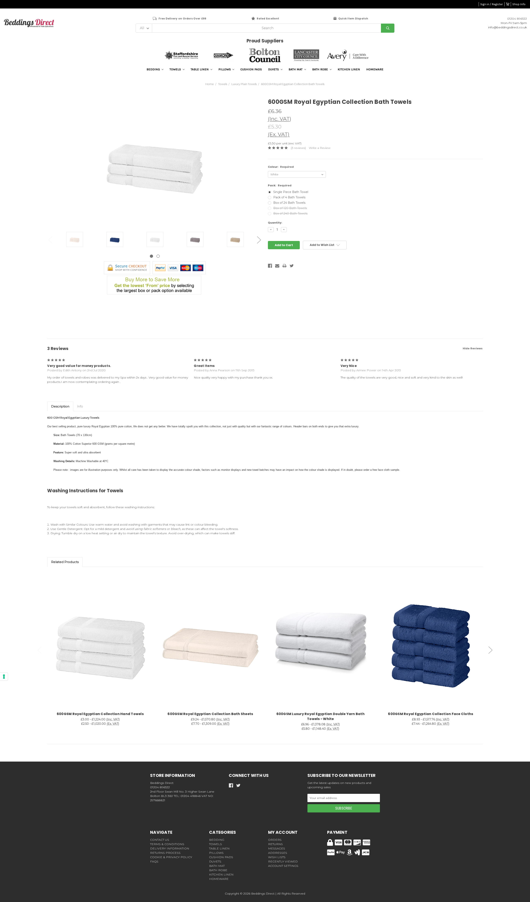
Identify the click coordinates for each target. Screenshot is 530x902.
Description (60, 406)
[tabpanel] (74, 240)
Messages (276, 848)
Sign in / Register (491, 4)
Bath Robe (320, 69)
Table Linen (200, 69)
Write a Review (319, 148)
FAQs (154, 861)
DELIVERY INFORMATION (169, 848)
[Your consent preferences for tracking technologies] (4, 676)
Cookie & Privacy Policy (171, 857)
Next (259, 240)
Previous (50, 240)
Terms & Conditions (167, 844)
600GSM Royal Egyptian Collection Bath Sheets (210, 714)
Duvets (274, 69)
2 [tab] (158, 256)
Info (80, 406)
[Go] (387, 28)
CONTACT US (159, 840)
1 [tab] (151, 256)
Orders (275, 840)
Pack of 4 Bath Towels (289, 197)
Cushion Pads (251, 69)
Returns (275, 844)
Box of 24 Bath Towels (289, 203)
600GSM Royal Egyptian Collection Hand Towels (100, 714)
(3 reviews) (298, 148)
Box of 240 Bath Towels (290, 213)
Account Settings (283, 866)
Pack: (280, 185)
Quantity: (275, 223)
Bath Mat (296, 69)
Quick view (100, 642)
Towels (176, 69)
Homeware (374, 69)
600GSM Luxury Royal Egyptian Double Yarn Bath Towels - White (320, 716)
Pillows (225, 69)
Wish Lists (276, 857)
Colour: (281, 167)
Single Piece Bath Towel (290, 192)
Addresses (277, 853)
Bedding (154, 69)
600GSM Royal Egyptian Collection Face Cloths (430, 714)
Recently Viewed (283, 861)
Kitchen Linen (349, 69)
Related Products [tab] (65, 562)
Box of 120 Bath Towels (290, 208)
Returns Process (165, 853)
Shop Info (518, 4)
